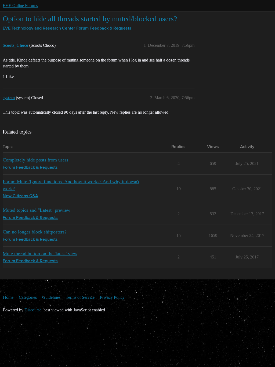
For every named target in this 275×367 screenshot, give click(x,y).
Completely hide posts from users (35, 160)
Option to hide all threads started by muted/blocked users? (90, 19)
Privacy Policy (112, 297)
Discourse (32, 310)
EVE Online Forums (20, 5)
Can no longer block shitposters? (35, 232)
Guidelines (51, 297)
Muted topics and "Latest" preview (36, 210)
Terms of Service (80, 297)
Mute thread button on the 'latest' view (40, 253)
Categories (28, 297)
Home (8, 297)
